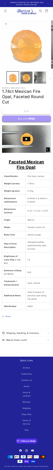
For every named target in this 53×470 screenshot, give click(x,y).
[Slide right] (50, 78)
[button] (5, 11)
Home (26, 386)
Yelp (26, 430)
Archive (26, 368)
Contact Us (26, 380)
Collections (26, 374)
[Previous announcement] (5, 4)
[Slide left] (3, 78)
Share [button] (8, 316)
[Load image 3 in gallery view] (40, 77)
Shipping (26, 408)
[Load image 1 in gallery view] (13, 77)
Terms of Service (26, 422)
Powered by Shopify (40, 466)
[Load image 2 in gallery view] (26, 77)
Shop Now (27, 414)
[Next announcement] (48, 4)
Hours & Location (26, 394)
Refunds (26, 402)
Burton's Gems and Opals (22, 466)
